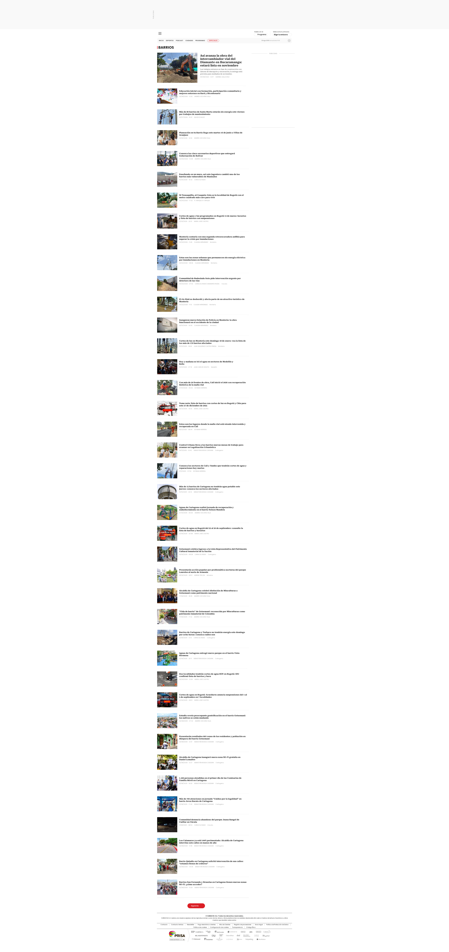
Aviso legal (259, 925)
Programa (261, 34)
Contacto (164, 925)
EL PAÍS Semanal (246, 935)
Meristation (261, 938)
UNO (213, 935)
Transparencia (237, 927)
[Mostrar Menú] (160, 33)
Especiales (213, 41)
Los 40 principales (207, 931)
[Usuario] (289, 40)
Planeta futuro (256, 935)
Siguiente (195, 906)
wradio (219, 935)
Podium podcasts (218, 938)
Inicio (161, 41)
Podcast (179, 41)
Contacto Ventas (177, 925)
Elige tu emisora (281, 34)
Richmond (196, 938)
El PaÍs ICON (229, 938)
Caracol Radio (225, 33)
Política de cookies (200, 927)
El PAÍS (197, 931)
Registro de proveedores (242, 925)
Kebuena (265, 935)
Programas (200, 41)
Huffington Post (200, 935)
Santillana (218, 931)
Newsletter (284, 40)
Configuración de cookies (219, 927)
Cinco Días (229, 935)
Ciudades (189, 41)
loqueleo (249, 938)
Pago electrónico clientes (207, 925)
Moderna (207, 938)
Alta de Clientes (224, 925)
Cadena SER (242, 931)
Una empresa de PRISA (177, 934)
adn (258, 931)
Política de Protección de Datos (277, 925)
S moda (239, 938)
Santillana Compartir (231, 931)
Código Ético (250, 927)
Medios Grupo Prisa (177, 939)
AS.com (250, 931)
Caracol (267, 931)
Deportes (170, 41)
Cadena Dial (238, 935)
